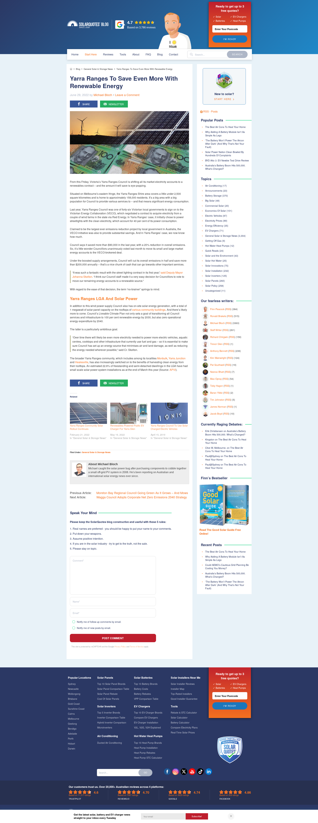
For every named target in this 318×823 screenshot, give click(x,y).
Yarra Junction (177, 358)
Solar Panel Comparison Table (113, 688)
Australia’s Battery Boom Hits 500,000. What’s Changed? (225, 432)
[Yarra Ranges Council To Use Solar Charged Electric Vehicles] (169, 413)
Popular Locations (79, 678)
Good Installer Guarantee (184, 698)
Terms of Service (137, 646)
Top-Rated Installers (181, 693)
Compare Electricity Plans (184, 727)
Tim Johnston (217, 399)
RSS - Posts (210, 111)
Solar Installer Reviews (183, 683)
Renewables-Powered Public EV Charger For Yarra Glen (127, 427)
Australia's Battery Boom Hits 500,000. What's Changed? (225, 167)
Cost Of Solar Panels (108, 698)
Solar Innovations (214, 265)
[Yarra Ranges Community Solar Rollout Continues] (88, 413)
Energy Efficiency (214, 225)
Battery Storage (213, 195)
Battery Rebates (142, 693)
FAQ (148, 54)
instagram (175, 771)
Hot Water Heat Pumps (217, 245)
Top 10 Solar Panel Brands (111, 683)
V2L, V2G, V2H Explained (147, 727)
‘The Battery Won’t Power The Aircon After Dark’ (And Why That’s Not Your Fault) (224, 585)
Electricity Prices (213, 220)
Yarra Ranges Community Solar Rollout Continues (86, 427)
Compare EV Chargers (146, 717)
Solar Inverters (213, 275)
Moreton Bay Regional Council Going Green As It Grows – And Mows (142, 493)
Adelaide (72, 733)
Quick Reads (212, 250)
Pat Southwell (217, 364)
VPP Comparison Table (146, 698)
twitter (184, 771)
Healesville (81, 362)
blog (160, 54)
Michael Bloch (103, 95)
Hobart (71, 743)
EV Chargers (212, 230)
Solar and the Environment (219, 255)
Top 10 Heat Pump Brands (148, 742)
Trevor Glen (216, 344)
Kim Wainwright (218, 357)
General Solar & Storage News (96, 452)
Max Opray (216, 378)
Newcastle (73, 688)
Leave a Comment (127, 95)
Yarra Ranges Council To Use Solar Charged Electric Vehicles (169, 427)
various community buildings (148, 310)
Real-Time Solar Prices (183, 732)
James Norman (218, 406)
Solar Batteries (143, 678)
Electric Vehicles (213, 215)
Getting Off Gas (213, 240)
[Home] (71, 69)
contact (173, 54)
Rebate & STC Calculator (184, 712)
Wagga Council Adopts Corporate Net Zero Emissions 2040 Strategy (141, 497)
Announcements (213, 190)
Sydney (72, 683)
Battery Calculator (180, 722)
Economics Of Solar (215, 210)
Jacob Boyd (216, 413)
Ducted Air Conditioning (109, 742)
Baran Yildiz (216, 392)
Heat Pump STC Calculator (148, 757)
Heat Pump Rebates (144, 752)
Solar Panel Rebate (107, 693)
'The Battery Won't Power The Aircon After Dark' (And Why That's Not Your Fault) (224, 144)
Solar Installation (214, 270)
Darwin (71, 748)
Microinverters (104, 727)
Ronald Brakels (218, 316)
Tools (123, 54)
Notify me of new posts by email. (94, 628)
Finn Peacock (217, 309)
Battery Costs (141, 688)
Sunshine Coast (76, 708)
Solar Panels (211, 280)
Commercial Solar (214, 205)
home (75, 54)
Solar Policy (211, 285)
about (135, 54)
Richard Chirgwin (219, 337)
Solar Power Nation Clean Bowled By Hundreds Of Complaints (224, 153)
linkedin (208, 771)
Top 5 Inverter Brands (108, 712)
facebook (167, 771)
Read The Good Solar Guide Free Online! (220, 532)
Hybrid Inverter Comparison (111, 722)
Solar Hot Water (213, 260)
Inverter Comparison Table (111, 717)
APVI (173, 370)
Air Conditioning (213, 185)
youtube (192, 771)
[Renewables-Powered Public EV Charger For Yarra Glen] (128, 413)
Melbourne (73, 718)
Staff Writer (216, 330)
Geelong (72, 723)
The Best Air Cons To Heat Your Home (225, 127)
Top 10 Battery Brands (146, 683)
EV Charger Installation (146, 722)
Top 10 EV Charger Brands (148, 712)
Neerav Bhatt (217, 371)
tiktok (200, 771)
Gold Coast (74, 703)
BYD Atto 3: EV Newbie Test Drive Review (227, 160)
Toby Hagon (216, 385)
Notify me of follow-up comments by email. (99, 621)
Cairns (71, 713)
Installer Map (177, 688)
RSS (228, 309)
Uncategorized (212, 290)
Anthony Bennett (219, 351)
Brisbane (72, 698)
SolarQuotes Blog (87, 24)
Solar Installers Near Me (185, 678)
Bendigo (72, 728)
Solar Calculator (179, 717)
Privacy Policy (120, 646)
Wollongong (74, 693)
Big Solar (210, 200)
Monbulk (162, 358)
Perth (71, 738)
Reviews (108, 54)
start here (91, 54)
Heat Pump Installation (146, 747)
